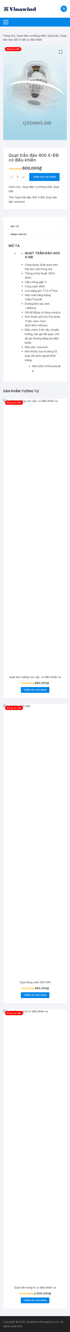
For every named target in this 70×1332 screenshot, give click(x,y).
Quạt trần (53, 35)
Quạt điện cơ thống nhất (31, 35)
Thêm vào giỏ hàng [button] (35, 689)
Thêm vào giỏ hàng (44, 177)
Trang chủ (9, 35)
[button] (60, 52)
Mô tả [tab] (15, 226)
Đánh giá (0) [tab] (19, 234)
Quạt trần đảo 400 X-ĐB (29, 197)
